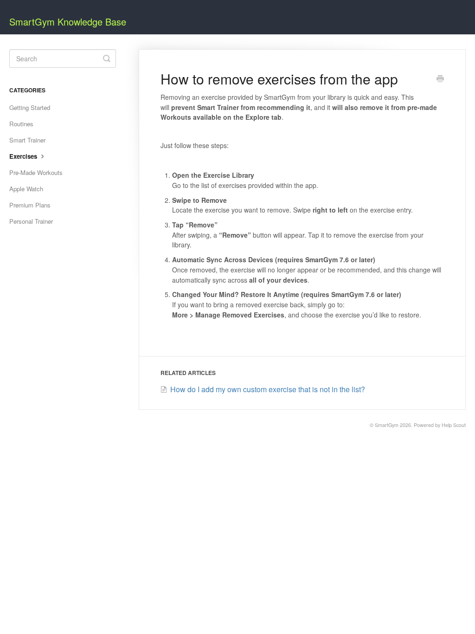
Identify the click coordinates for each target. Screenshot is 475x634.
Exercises (24, 156)
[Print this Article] (440, 79)
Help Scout (454, 424)
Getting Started (29, 107)
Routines (21, 123)
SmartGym (386, 424)
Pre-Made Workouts (36, 172)
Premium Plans (30, 205)
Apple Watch (26, 188)
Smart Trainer (27, 140)
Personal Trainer (31, 221)
